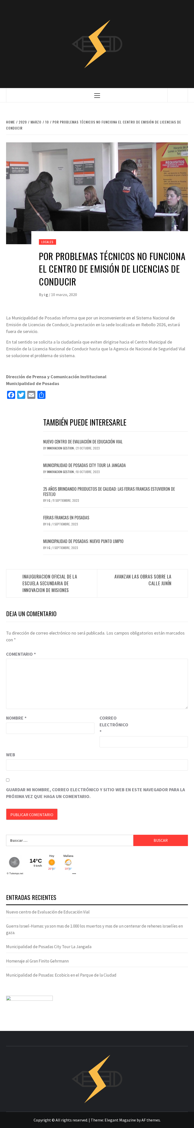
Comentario (21, 654)
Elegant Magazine (120, 1119)
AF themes (150, 1119)
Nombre (16, 718)
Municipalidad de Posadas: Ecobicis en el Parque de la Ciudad (61, 975)
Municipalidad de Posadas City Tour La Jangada (84, 465)
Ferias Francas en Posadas (66, 518)
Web (10, 755)
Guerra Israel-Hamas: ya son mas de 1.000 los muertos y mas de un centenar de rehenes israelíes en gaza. (94, 929)
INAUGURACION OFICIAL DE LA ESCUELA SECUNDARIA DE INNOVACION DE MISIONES (49, 583)
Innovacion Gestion (61, 448)
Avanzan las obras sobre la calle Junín (143, 580)
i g (46, 294)
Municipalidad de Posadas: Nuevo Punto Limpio (83, 541)
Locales (47, 242)
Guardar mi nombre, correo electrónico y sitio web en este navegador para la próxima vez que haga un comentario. (95, 793)
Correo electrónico (112, 724)
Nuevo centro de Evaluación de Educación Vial (83, 442)
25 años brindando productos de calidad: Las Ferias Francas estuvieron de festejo (109, 491)
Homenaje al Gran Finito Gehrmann (37, 961)
